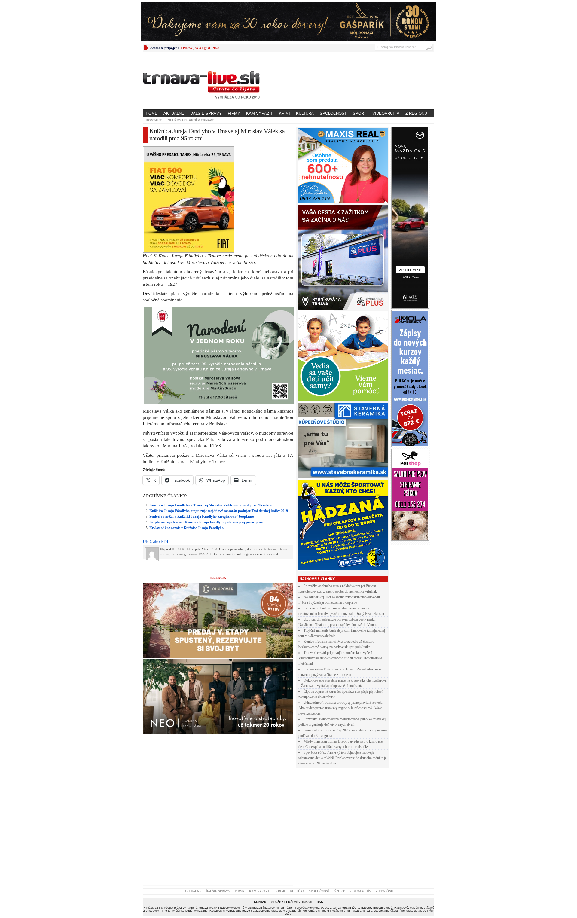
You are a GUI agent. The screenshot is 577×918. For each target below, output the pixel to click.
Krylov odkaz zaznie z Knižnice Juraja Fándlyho (186, 528)
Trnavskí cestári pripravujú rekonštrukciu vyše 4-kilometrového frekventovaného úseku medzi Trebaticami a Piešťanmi (340, 658)
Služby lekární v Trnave (191, 120)
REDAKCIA (181, 549)
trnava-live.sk (208, 907)
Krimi (284, 113)
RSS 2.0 (205, 554)
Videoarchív (385, 113)
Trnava (192, 554)
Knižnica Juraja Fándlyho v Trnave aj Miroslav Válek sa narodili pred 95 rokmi (210, 505)
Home (151, 113)
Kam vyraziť (259, 113)
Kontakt (154, 120)
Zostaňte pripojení (164, 47)
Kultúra (305, 113)
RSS (320, 902)
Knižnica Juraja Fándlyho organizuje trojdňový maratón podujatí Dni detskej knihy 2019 (218, 511)
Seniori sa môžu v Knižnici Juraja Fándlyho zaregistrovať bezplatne (201, 516)
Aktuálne (173, 113)
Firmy (234, 113)
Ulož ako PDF (156, 541)
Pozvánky (178, 554)
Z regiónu (416, 113)
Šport (359, 113)
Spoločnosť (333, 113)
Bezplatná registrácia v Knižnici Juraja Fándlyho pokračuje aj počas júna (206, 522)
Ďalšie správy (206, 113)
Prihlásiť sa (150, 907)
